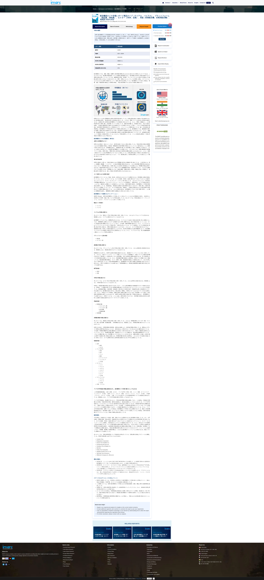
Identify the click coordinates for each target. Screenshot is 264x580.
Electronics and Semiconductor (154, 559)
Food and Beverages (151, 564)
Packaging (149, 568)
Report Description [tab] (100, 26)
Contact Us (203, 2)
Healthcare (149, 566)
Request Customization (163, 45)
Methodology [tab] (129, 26)
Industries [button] (175, 2)
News (109, 561)
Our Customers (111, 555)
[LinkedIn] (3, 564)
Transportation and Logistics (153, 574)
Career (109, 547)
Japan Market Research (68, 551)
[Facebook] (6, 564)
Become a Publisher (112, 557)
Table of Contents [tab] (114, 26)
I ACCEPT (149, 578)
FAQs (109, 559)
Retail (148, 570)
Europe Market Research (68, 553)
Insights (196, 2)
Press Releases (66, 564)
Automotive (149, 551)
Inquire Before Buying (163, 63)
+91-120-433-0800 (204, 563)
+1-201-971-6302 (204, 551)
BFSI (148, 553)
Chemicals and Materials (152, 555)
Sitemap (110, 564)
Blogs (64, 561)
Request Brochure (162, 57)
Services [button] (167, 2)
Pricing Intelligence (67, 557)
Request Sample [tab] (144, 26)
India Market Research (68, 549)
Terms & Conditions (112, 549)
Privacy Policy (139, 578)
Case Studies (66, 566)
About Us (190, 2)
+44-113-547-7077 (205, 557)
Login (208, 2)
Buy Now (162, 39)
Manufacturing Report (68, 559)
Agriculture (149, 549)
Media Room (183, 2)
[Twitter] (9, 564)
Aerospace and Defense (152, 547)
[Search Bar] (213, 2)
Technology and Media (152, 572)
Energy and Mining (151, 561)
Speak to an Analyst (162, 51)
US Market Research (67, 555)
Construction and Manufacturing (154, 557)
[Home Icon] (163, 2)
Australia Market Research (69, 547)
